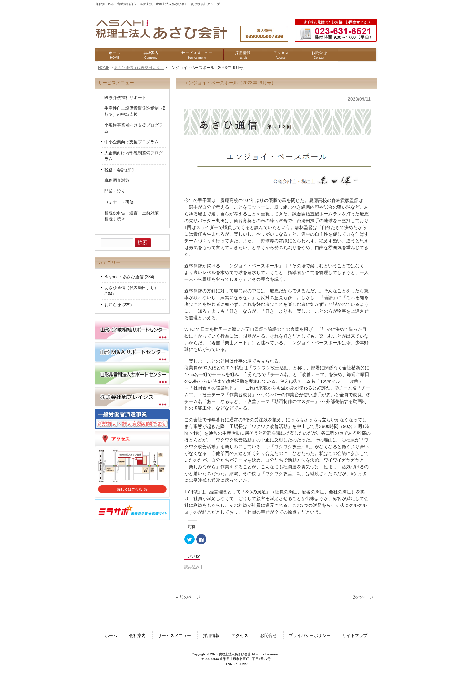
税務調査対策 (116, 180)
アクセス (240, 635)
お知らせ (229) (118, 305)
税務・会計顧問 (119, 170)
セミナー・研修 (119, 202)
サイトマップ (354, 635)
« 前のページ (188, 597)
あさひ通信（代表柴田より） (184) (131, 291)
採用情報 (211, 635)
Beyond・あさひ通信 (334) (129, 277)
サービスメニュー (174, 635)
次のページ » (365, 597)
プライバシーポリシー (309, 635)
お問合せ (268, 635)
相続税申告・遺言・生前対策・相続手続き (133, 216)
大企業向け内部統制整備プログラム (133, 156)
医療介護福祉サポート (125, 98)
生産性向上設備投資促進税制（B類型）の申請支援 (135, 111)
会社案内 (137, 635)
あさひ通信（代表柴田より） (139, 67)
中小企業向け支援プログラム (131, 142)
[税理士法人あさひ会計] (167, 39)
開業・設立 (114, 191)
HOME (103, 67)
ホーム (111, 635)
